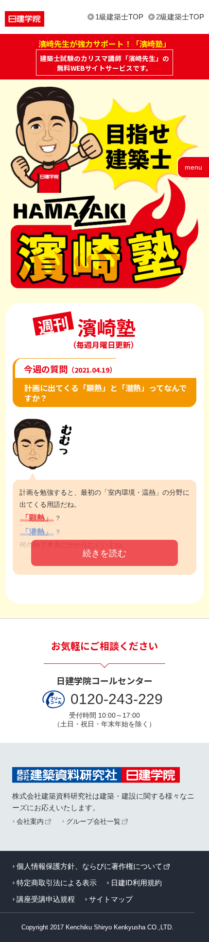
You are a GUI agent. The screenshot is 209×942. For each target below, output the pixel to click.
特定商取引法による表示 (57, 883)
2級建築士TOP (180, 17)
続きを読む (104, 553)
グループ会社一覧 (93, 821)
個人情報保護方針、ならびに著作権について (89, 866)
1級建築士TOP (119, 17)
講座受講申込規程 (46, 899)
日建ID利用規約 (136, 883)
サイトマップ (111, 899)
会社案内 (30, 821)
